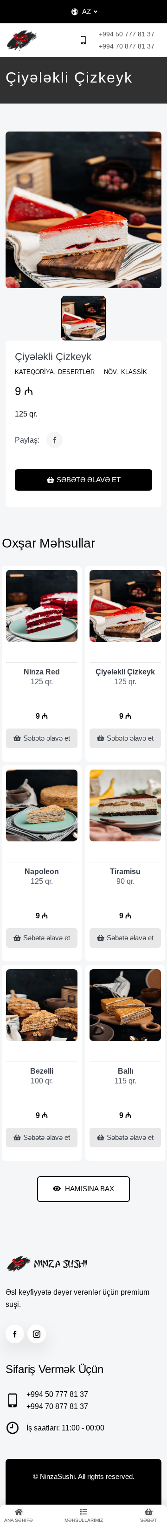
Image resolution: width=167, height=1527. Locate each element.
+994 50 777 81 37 (126, 34)
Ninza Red (42, 671)
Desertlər (76, 371)
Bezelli (41, 1071)
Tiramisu (125, 871)
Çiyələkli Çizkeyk (53, 356)
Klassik (134, 371)
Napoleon (42, 871)
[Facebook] (54, 440)
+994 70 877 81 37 (126, 46)
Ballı (125, 1071)
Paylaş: (27, 440)
